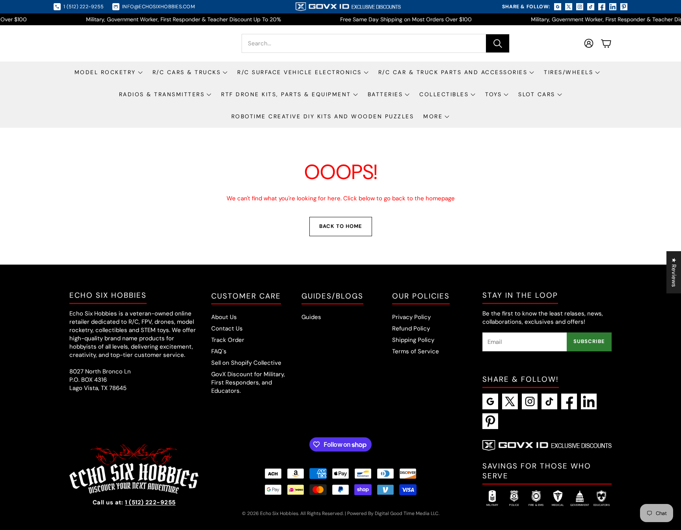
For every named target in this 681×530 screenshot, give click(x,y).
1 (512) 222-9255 (150, 502)
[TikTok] (549, 401)
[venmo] (385, 489)
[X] (510, 401)
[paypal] (340, 489)
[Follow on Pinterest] (623, 6)
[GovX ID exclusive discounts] (348, 6)
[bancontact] (363, 473)
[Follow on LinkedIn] (612, 6)
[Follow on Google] (557, 6)
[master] (318, 489)
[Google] (490, 401)
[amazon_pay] (295, 473)
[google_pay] (273, 489)
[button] (375, 43)
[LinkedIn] (589, 401)
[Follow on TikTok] (590, 6)
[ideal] (295, 489)
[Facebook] (569, 401)
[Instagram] (530, 401)
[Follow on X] (568, 6)
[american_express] (318, 473)
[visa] (408, 489)
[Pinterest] (490, 421)
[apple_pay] (340, 473)
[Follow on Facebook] (601, 6)
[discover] (408, 473)
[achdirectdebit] (273, 473)
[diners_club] (385, 473)
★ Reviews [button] (674, 272)
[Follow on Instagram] (579, 6)
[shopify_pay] (363, 489)
